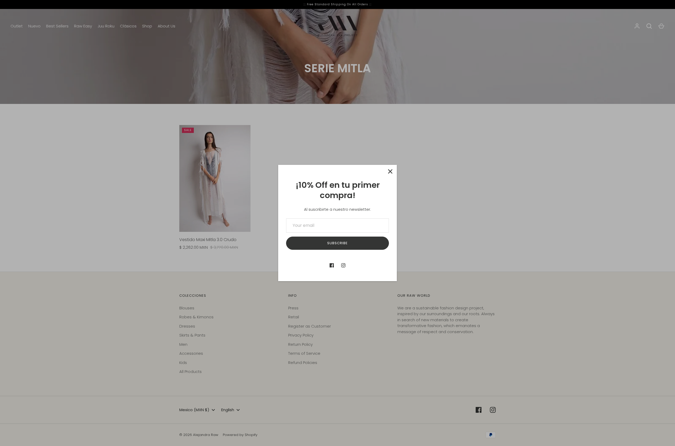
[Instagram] (343, 265)
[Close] (390, 171)
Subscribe (337, 243)
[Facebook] (332, 265)
